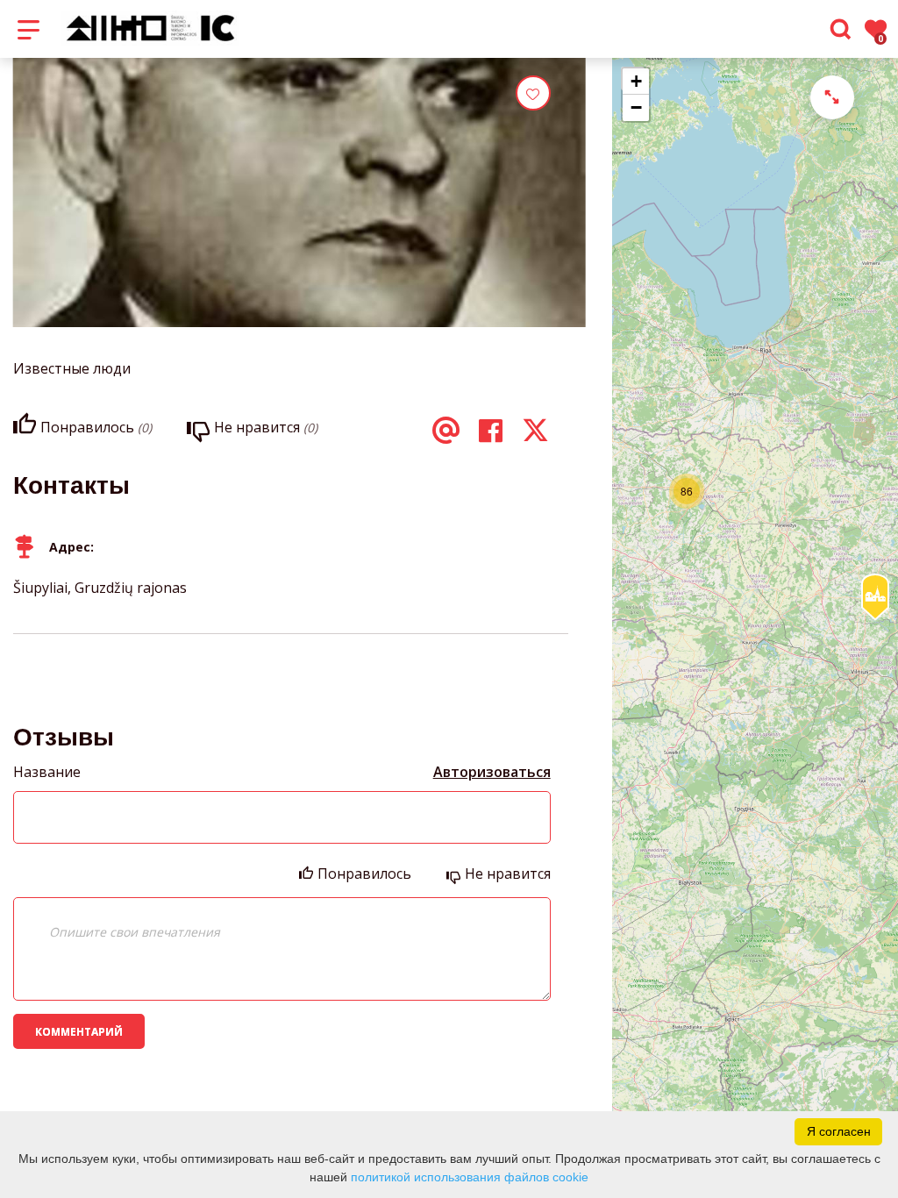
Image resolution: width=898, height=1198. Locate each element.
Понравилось (364, 873)
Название (47, 771)
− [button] (636, 107)
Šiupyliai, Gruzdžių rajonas (100, 587)
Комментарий (79, 1031)
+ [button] (636, 81)
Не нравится (508, 873)
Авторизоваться (492, 771)
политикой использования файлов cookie (469, 1177)
